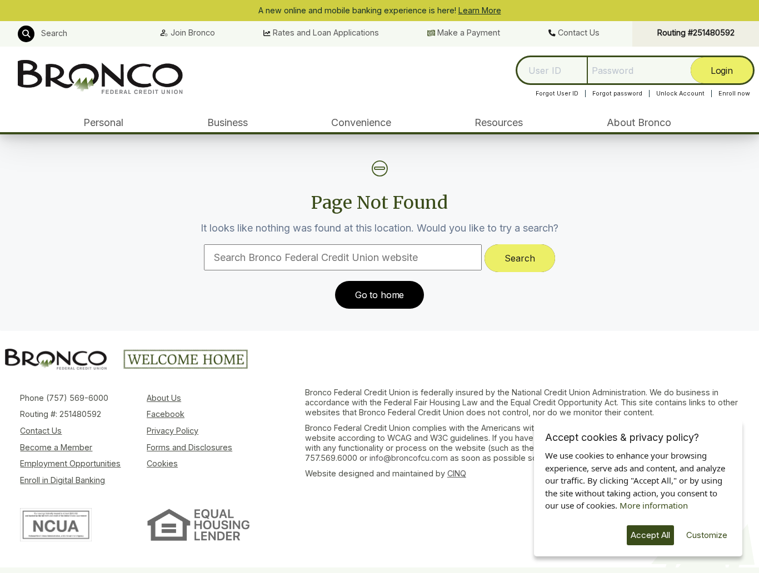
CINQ (456, 473)
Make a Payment (467, 32)
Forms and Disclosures (189, 447)
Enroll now (734, 93)
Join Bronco (191, 32)
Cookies (162, 463)
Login (722, 70)
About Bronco (639, 122)
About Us (164, 398)
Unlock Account (680, 93)
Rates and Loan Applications (325, 32)
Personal (103, 122)
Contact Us (578, 32)
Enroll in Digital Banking (62, 480)
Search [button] (53, 33)
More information (654, 505)
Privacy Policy (172, 430)
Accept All (650, 535)
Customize (706, 535)
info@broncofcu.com (408, 458)
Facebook (165, 414)
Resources (499, 122)
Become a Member (56, 447)
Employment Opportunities (70, 463)
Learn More (479, 10)
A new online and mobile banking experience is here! (379, 10)
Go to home (379, 294)
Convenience (361, 122)
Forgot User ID (557, 93)
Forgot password (617, 93)
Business (227, 122)
